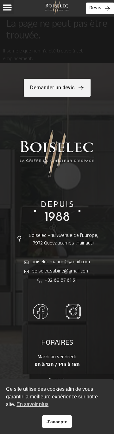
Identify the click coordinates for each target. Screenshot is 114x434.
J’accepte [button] (57, 421)
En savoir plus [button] (32, 404)
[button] (7, 7)
